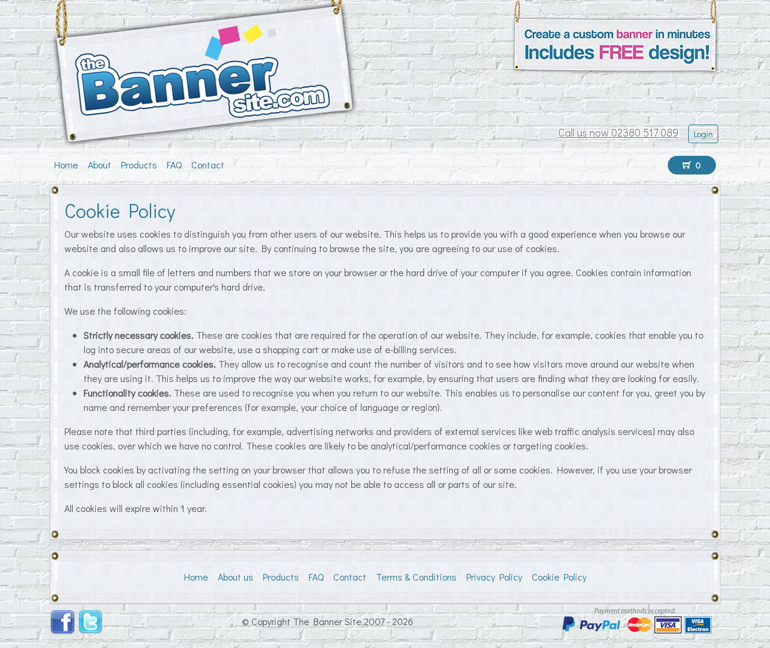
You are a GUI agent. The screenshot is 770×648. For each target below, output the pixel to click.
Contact (207, 164)
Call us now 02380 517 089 (618, 132)
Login (703, 134)
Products (139, 164)
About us (235, 576)
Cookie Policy (559, 576)
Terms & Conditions (416, 576)
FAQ (174, 164)
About (99, 164)
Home (66, 164)
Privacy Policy (494, 576)
